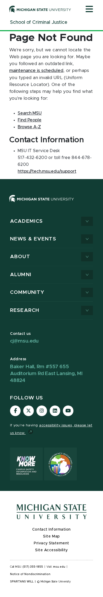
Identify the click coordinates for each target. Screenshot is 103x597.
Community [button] (27, 292)
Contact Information (51, 529)
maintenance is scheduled (36, 71)
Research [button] (24, 310)
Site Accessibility (51, 550)
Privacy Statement (51, 543)
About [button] (20, 256)
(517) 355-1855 (32, 567)
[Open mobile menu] (89, 9)
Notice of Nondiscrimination (30, 574)
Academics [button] (26, 221)
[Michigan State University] (40, 9)
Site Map (51, 536)
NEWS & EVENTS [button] (33, 238)
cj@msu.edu (24, 341)
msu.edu (59, 567)
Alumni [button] (20, 274)
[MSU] (41, 204)
